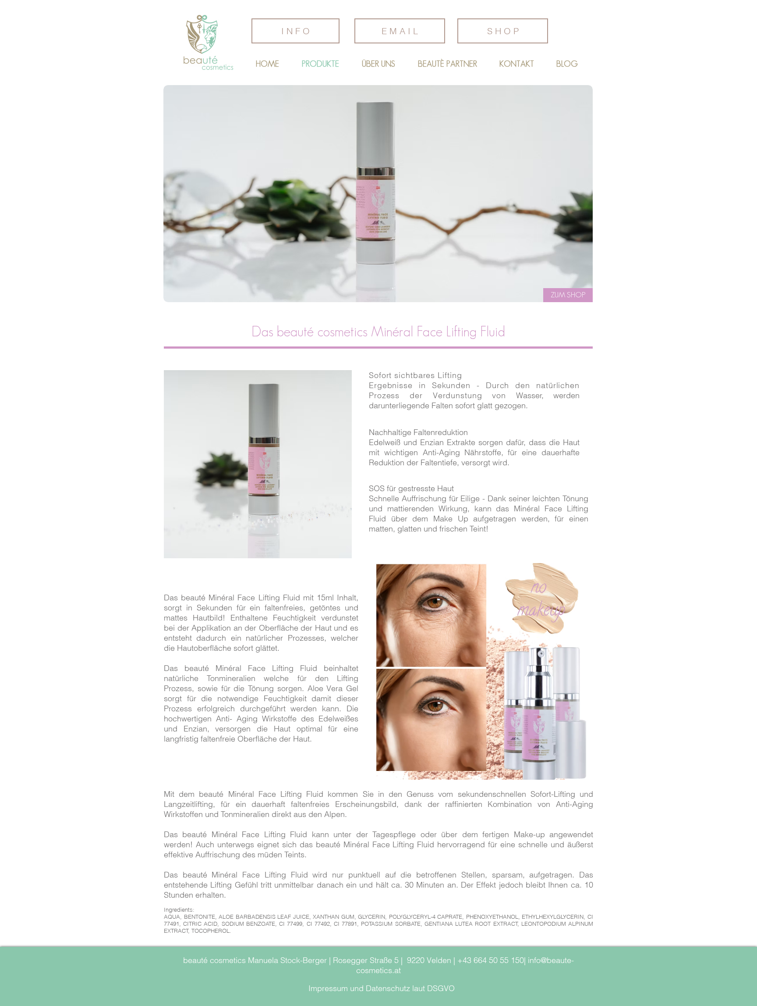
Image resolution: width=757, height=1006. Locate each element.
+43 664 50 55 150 (490, 960)
